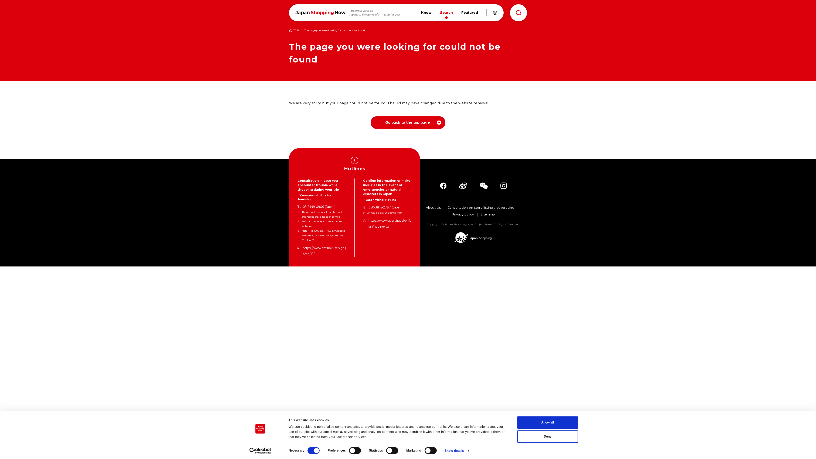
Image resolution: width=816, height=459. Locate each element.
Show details (454, 450)
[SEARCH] (518, 12)
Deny (547, 436)
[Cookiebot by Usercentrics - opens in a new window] (260, 451)
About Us (433, 208)
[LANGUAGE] (495, 12)
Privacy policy (463, 214)
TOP (296, 30)
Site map (488, 214)
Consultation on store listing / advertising (481, 208)
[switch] (355, 450)
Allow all (547, 422)
